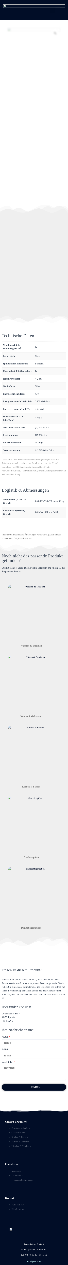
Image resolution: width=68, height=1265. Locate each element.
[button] (53, 10)
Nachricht (7, 1062)
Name (5, 1036)
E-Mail (5, 1049)
